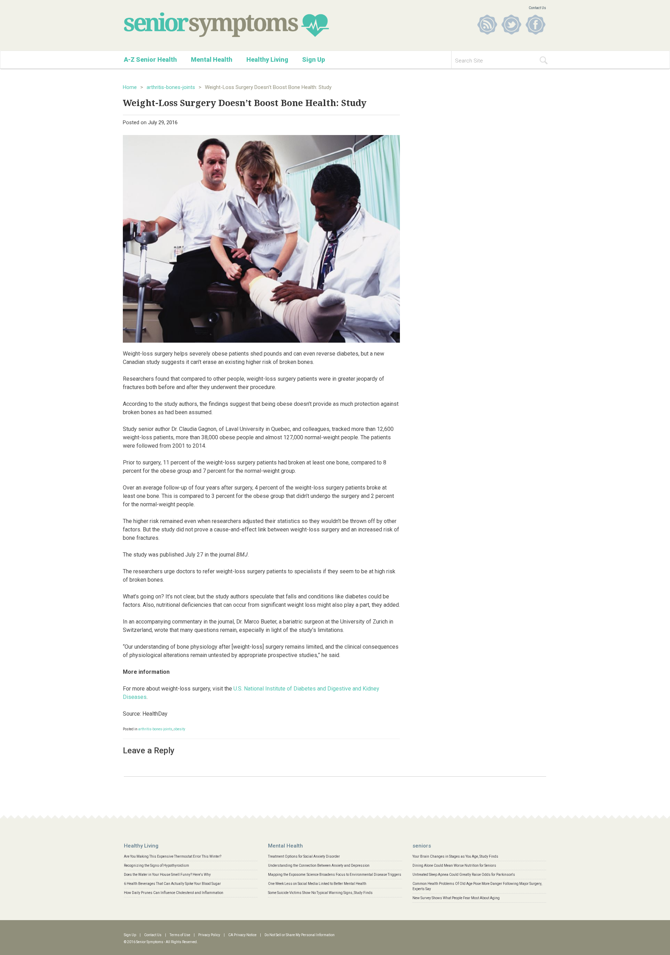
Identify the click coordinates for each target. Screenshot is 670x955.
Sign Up (313, 59)
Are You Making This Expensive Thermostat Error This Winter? (172, 856)
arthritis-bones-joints (171, 87)
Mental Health (211, 59)
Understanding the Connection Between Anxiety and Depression (319, 865)
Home (130, 87)
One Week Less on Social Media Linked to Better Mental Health (317, 884)
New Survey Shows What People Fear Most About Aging (456, 898)
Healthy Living (267, 59)
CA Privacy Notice (242, 935)
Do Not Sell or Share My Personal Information (300, 935)
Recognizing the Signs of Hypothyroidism (156, 865)
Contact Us (537, 8)
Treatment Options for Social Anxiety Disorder (304, 856)
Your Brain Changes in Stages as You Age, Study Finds (455, 856)
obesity (179, 729)
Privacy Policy (209, 935)
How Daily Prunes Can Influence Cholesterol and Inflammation (173, 893)
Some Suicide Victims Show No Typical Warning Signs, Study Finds (320, 893)
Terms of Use (180, 935)
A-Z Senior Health (150, 59)
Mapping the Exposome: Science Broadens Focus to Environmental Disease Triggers (334, 874)
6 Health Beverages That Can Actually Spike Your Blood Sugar (172, 884)
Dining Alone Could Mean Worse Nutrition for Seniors (454, 865)
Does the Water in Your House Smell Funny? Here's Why (167, 874)
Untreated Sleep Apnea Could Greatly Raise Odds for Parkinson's (463, 874)
